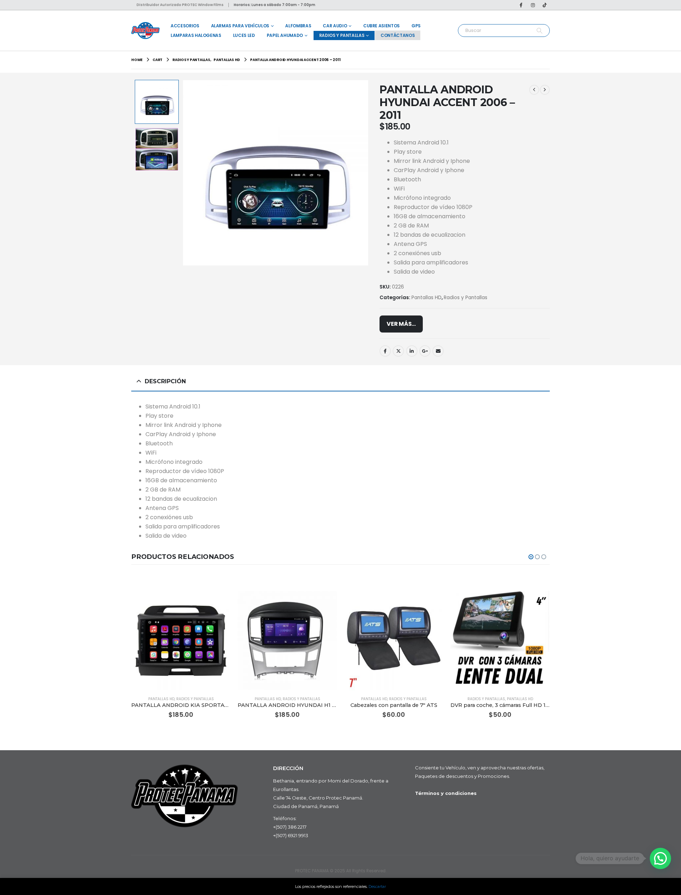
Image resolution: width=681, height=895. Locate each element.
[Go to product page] (181, 640)
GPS (416, 26)
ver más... (401, 324)
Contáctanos (398, 35)
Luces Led (244, 35)
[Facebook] (521, 5)
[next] (545, 90)
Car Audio (335, 26)
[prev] (534, 90)
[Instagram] (533, 5)
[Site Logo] (145, 30)
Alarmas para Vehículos (240, 26)
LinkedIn (411, 351)
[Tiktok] (544, 5)
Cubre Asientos (381, 26)
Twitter (398, 351)
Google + (425, 351)
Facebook (385, 351)
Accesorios (185, 26)
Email (438, 351)
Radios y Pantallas (342, 35)
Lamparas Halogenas (196, 35)
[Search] (539, 30)
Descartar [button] (377, 886)
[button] (184, 173)
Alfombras (298, 26)
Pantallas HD (426, 297)
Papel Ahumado (285, 35)
